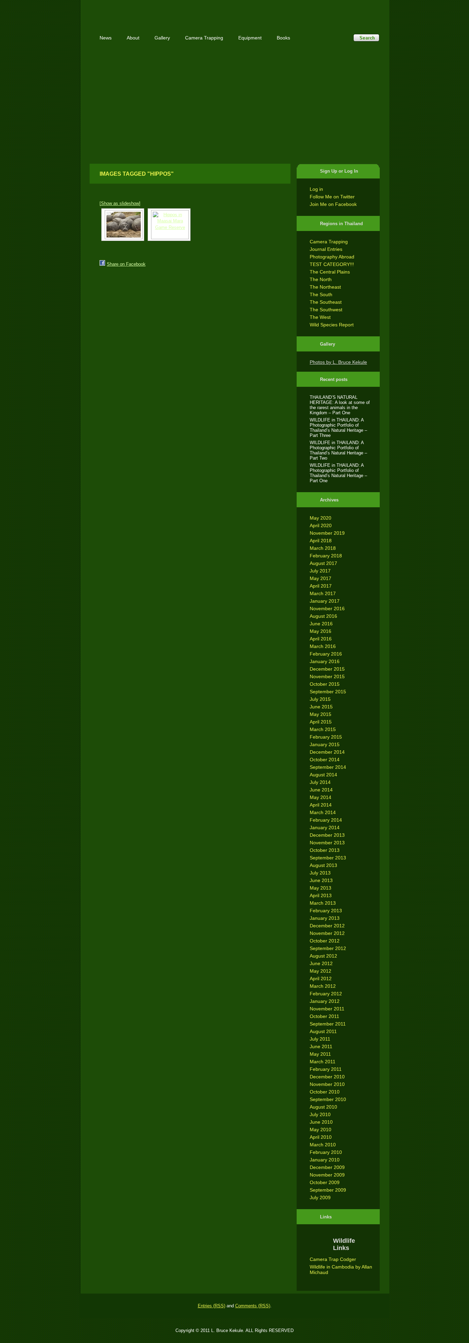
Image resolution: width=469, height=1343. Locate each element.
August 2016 (323, 616)
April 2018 (321, 540)
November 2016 (327, 608)
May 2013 (320, 888)
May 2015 (320, 714)
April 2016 (321, 638)
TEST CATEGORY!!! (332, 264)
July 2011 (320, 1039)
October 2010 (325, 1092)
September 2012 (328, 948)
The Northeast (325, 287)
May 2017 (320, 578)
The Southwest (326, 309)
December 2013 (327, 835)
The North (321, 279)
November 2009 (327, 1175)
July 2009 (320, 1197)
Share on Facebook (126, 264)
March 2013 (323, 903)
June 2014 (321, 789)
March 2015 (323, 729)
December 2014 (327, 752)
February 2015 (326, 737)
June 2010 (321, 1122)
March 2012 (323, 986)
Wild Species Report (332, 324)
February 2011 (326, 1069)
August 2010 (323, 1107)
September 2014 (328, 767)
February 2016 (326, 654)
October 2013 (325, 850)
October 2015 (325, 684)
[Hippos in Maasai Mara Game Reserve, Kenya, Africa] (122, 224)
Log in (316, 189)
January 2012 (325, 1001)
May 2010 (320, 1129)
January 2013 (325, 918)
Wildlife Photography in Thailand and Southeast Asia (163, 11)
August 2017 (323, 563)
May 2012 (320, 971)
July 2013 (320, 873)
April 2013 (321, 895)
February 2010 (326, 1152)
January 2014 (325, 827)
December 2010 (327, 1076)
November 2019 (327, 533)
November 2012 (327, 933)
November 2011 (327, 1008)
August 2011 (323, 1031)
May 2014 (320, 797)
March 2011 (322, 1061)
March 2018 (323, 548)
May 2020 (320, 518)
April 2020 (321, 525)
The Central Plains (330, 272)
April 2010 (321, 1137)
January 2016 (325, 661)
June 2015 (321, 706)
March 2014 (323, 812)
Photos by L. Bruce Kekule (338, 362)
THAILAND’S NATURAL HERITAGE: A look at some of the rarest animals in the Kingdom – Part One (340, 405)
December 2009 (327, 1167)
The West (320, 317)
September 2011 (328, 1024)
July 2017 (320, 571)
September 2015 (328, 691)
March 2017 (323, 593)
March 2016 (323, 646)
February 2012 (326, 993)
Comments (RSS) (252, 1305)
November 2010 (327, 1084)
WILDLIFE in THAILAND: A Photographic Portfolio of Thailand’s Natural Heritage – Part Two (338, 450)
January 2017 (325, 601)
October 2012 (325, 940)
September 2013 (328, 857)
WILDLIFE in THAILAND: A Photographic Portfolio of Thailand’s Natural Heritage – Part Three (338, 427)
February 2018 (326, 555)
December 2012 (327, 925)
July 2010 (320, 1114)
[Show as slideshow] (120, 203)
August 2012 (323, 956)
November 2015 (327, 676)
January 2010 (325, 1159)
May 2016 (320, 631)
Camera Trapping (329, 241)
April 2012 (321, 978)
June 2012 (321, 963)
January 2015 (325, 744)
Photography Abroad (332, 256)
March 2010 (323, 1144)
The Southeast (326, 302)
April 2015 (321, 722)
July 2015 (320, 699)
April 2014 (321, 805)
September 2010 (328, 1099)
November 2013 (327, 842)
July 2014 (320, 782)
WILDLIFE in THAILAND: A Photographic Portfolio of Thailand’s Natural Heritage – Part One (338, 473)
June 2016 (321, 623)
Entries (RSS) (211, 1305)
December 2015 (327, 669)
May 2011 (320, 1054)
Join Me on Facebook (333, 204)
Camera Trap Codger (333, 1259)
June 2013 (321, 880)
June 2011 (321, 1046)
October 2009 (325, 1182)
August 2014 (323, 774)
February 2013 (326, 910)
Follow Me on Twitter (332, 196)
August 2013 (323, 865)
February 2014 (326, 820)
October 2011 (324, 1016)
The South (321, 294)
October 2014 (325, 759)
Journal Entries (326, 249)
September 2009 (328, 1190)
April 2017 (321, 586)
